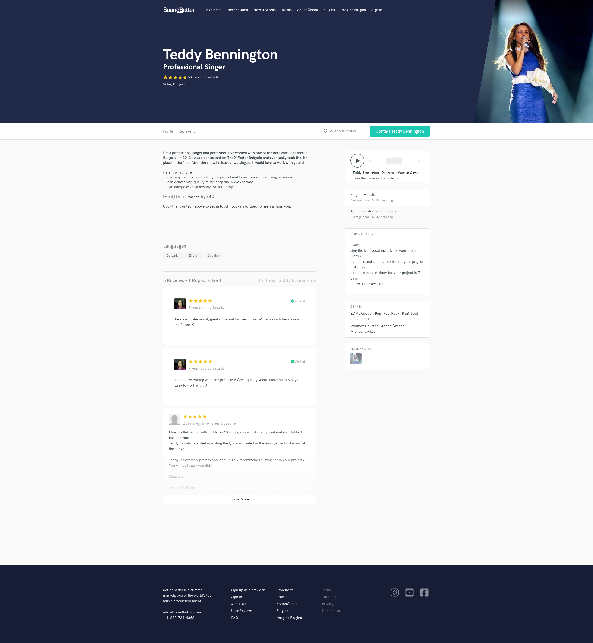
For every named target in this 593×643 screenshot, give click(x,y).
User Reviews (241, 611)
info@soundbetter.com (182, 612)
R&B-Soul (410, 313)
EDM (354, 313)
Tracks (286, 10)
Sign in (376, 10)
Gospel (366, 313)
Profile (168, 131)
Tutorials (329, 597)
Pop (378, 313)
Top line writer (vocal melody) (373, 211)
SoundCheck (307, 10)
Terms (327, 590)
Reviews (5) (187, 131)
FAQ (234, 618)
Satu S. (218, 308)
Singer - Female (362, 195)
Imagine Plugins (353, 10)
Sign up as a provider (248, 590)
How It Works (264, 10)
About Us (238, 604)
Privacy (328, 604)
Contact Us (331, 611)
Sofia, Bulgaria (174, 84)
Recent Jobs (238, 10)
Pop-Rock (391, 313)
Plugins (329, 10)
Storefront (285, 590)
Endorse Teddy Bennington (287, 280)
